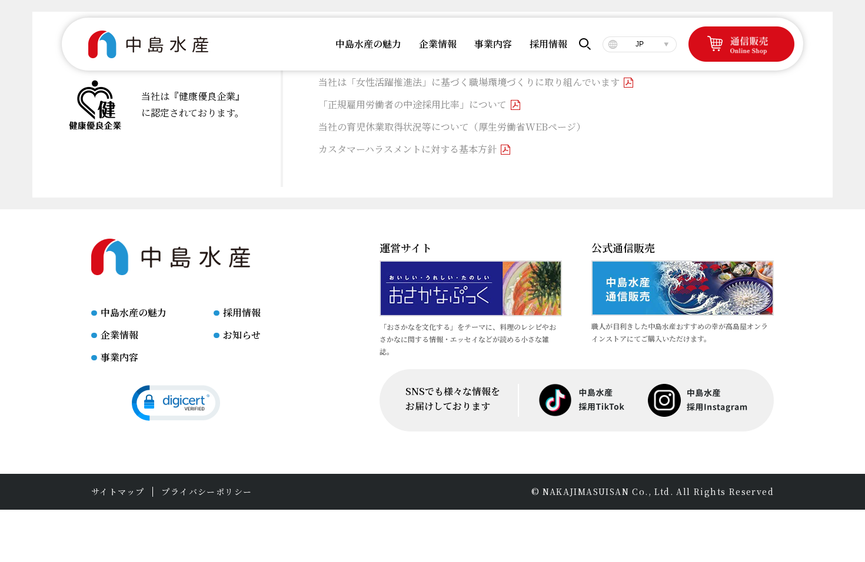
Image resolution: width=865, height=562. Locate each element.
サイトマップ (117, 492)
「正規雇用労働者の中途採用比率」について (412, 104)
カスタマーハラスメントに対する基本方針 (407, 149)
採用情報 (242, 312)
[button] (176, 403)
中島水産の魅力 (134, 312)
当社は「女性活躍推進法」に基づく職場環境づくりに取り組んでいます (469, 82)
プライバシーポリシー (206, 492)
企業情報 (119, 335)
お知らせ (242, 335)
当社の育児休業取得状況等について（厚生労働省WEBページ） (451, 126)
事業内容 (119, 357)
